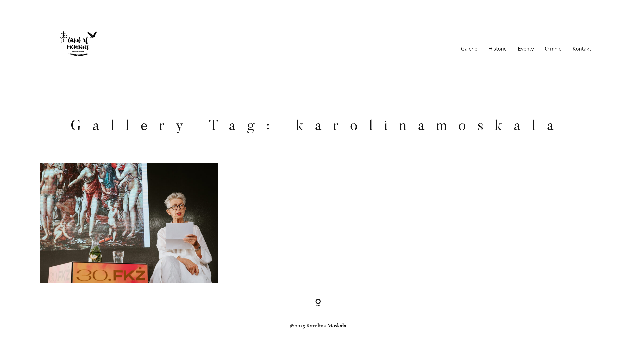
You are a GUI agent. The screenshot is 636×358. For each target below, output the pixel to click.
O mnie (553, 49)
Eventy (526, 49)
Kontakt (582, 49)
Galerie (469, 49)
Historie (497, 49)
